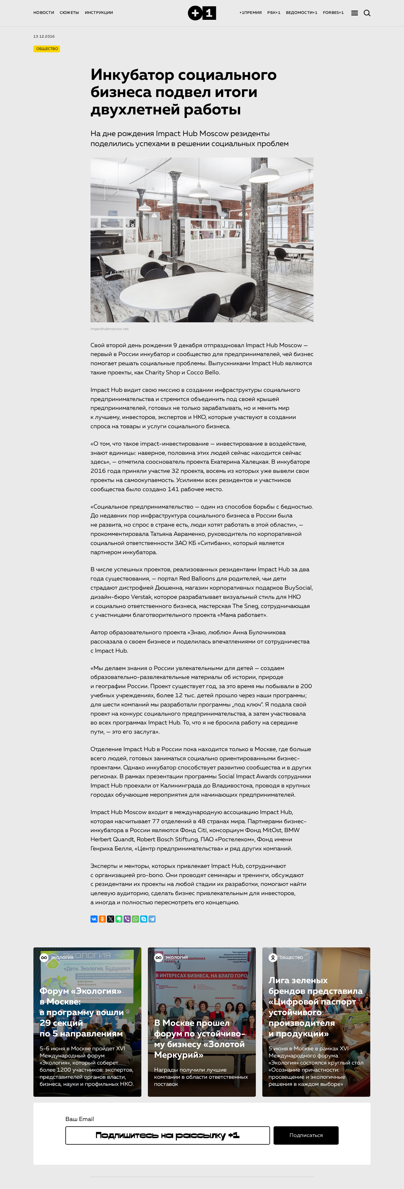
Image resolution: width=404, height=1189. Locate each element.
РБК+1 (273, 13)
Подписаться (306, 1135)
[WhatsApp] (135, 919)
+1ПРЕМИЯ (251, 13)
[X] (110, 919)
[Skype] (143, 919)
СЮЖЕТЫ (69, 13)
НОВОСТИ (43, 13)
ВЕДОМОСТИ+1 (301, 13)
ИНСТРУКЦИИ (99, 13)
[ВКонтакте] (94, 919)
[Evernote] (118, 919)
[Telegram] (152, 919)
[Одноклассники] (102, 919)
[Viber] (127, 919)
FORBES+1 (333, 13)
